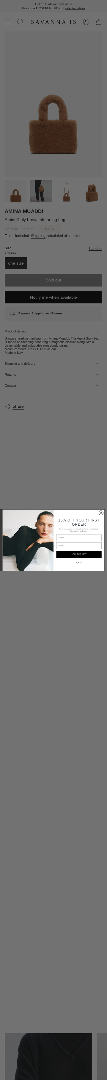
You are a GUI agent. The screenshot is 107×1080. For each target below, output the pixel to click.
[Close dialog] (101, 513)
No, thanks (79, 562)
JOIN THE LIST (78, 554)
